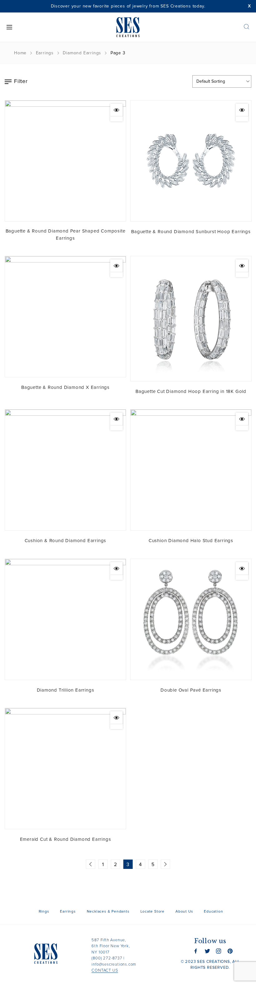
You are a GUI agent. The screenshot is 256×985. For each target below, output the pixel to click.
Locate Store (152, 912)
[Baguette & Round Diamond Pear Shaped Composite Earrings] (65, 160)
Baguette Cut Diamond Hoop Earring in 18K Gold (190, 391)
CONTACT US (104, 970)
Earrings (45, 53)
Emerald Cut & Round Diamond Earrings (65, 839)
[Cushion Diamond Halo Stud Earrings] (190, 469)
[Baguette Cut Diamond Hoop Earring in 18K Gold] (190, 318)
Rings (44, 912)
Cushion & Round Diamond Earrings (65, 540)
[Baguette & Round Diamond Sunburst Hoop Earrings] (190, 160)
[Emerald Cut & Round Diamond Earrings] (65, 768)
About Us (184, 912)
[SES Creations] (128, 27)
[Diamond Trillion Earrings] (65, 619)
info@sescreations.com (113, 965)
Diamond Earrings (82, 53)
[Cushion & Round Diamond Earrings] (65, 469)
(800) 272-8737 (106, 958)
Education (213, 912)
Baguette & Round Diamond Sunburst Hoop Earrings (191, 231)
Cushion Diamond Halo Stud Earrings (191, 540)
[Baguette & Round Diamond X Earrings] (65, 316)
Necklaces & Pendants (108, 912)
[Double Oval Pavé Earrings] (190, 619)
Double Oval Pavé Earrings (190, 690)
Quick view (116, 110)
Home (20, 53)
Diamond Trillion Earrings (65, 690)
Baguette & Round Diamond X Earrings (65, 387)
